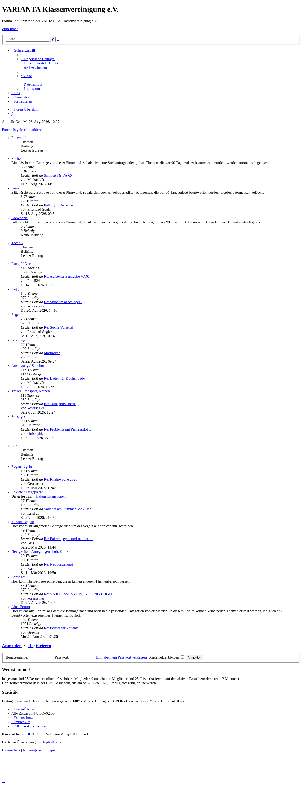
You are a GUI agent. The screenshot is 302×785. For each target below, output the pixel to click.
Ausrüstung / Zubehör (27, 366)
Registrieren (39, 645)
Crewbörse (19, 218)
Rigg (15, 289)
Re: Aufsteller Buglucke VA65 (67, 276)
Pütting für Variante (58, 205)
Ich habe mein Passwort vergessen (121, 657)
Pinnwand (18, 138)
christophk (35, 434)
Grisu (31, 543)
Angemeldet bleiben (164, 657)
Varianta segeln (22, 522)
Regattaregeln (21, 467)
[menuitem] (38, 59)
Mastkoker (52, 353)
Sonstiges (18, 417)
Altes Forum (20, 607)
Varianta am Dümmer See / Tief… (69, 509)
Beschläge (19, 340)
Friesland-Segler (39, 209)
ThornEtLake (175, 701)
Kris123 (33, 513)
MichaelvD (35, 180)
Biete (15, 188)
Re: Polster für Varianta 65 (63, 628)
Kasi (30, 569)
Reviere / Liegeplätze (27, 492)
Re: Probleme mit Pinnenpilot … (68, 429)
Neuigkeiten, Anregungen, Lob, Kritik (39, 552)
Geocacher (35, 484)
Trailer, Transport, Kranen (30, 391)
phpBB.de (53, 742)
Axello (32, 357)
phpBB (26, 734)
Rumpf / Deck (22, 264)
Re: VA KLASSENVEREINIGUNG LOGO (78, 594)
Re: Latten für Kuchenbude (64, 378)
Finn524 (33, 281)
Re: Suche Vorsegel (58, 327)
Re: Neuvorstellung (58, 564)
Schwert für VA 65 (58, 175)
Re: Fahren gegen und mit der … (68, 539)
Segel (15, 315)
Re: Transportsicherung (61, 404)
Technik (17, 243)
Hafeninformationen (51, 496)
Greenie (33, 632)
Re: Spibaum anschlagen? (63, 302)
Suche (16, 158)
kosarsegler (35, 306)
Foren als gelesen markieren (22, 130)
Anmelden (12, 645)
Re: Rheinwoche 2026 (60, 479)
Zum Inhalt (10, 29)
